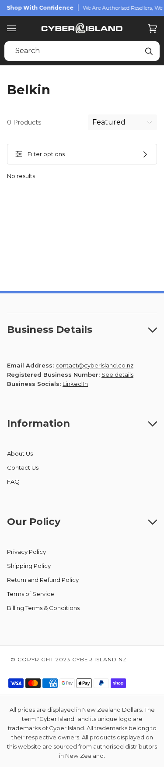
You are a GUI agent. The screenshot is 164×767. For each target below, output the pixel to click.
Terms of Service (30, 593)
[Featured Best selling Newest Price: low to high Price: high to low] (122, 122)
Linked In (75, 383)
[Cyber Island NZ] (82, 28)
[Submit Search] (149, 51)
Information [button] (38, 423)
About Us (20, 453)
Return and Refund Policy (43, 579)
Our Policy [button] (33, 521)
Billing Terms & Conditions (43, 607)
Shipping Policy (29, 565)
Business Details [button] (49, 329)
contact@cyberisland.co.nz (94, 365)
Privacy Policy (26, 551)
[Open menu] (20, 28)
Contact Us (22, 467)
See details (117, 374)
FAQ (13, 481)
